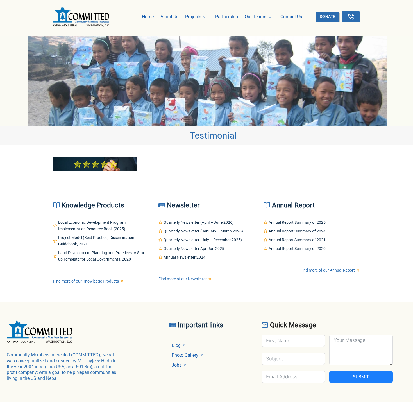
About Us (169, 16)
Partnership (226, 16)
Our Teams (255, 16)
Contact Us (291, 16)
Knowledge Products (93, 205)
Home (148, 16)
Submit (361, 377)
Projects (193, 16)
